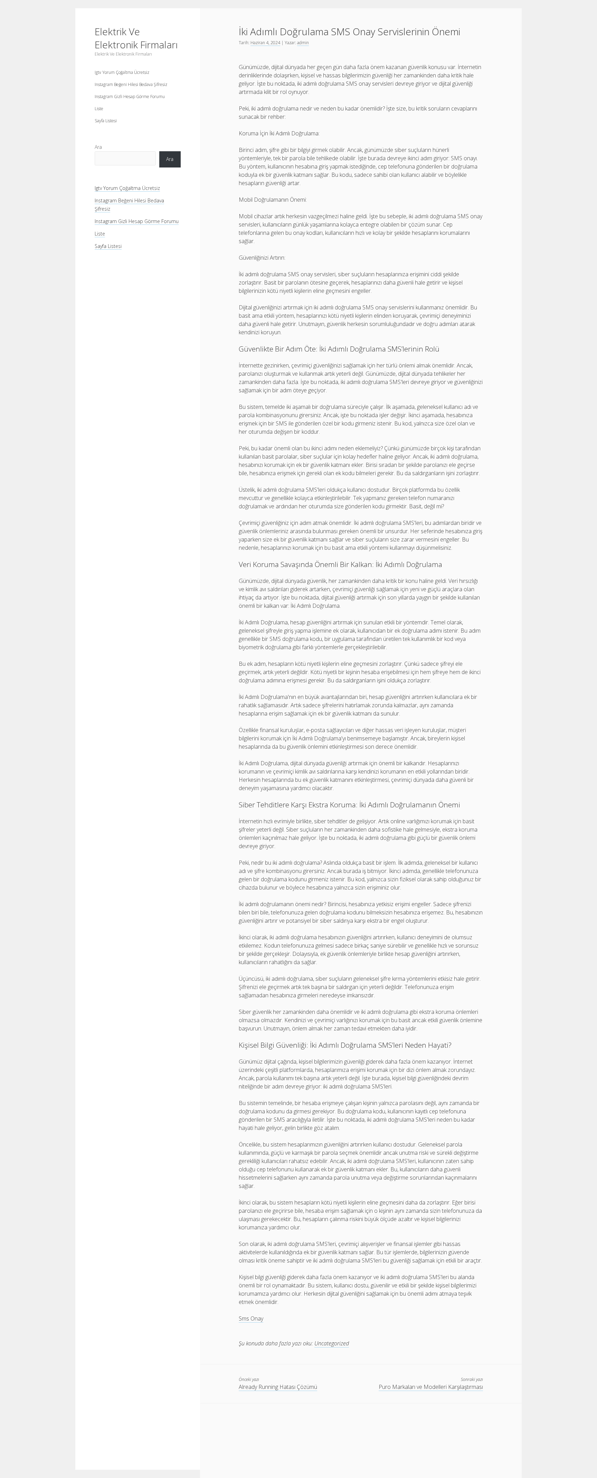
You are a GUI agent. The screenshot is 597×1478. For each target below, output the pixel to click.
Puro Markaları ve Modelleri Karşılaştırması (431, 1387)
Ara (98, 147)
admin (303, 43)
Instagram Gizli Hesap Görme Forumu (130, 96)
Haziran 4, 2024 (265, 43)
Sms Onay (251, 1318)
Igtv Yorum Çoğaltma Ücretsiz (122, 72)
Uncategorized (331, 1343)
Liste (99, 109)
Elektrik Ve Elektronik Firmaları (136, 38)
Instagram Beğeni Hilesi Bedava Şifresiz (131, 84)
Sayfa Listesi (106, 121)
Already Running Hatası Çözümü (278, 1387)
